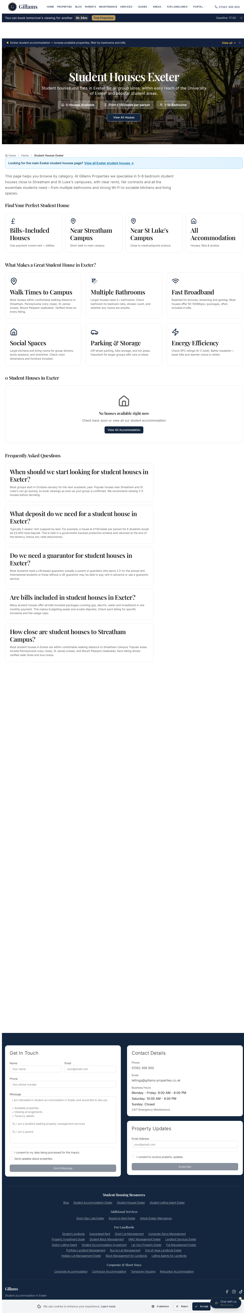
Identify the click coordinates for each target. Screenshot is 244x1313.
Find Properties (103, 17)
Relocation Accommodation (177, 1271)
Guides (142, 6)
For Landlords (177, 6)
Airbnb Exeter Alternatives (156, 1218)
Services (126, 6)
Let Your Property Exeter (146, 1244)
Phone (14, 1078)
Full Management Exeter (181, 1244)
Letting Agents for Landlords (169, 1255)
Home (50, 6)
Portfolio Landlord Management (85, 1250)
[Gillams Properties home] (23, 7)
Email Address (140, 1138)
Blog (78, 6)
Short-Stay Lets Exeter (90, 1218)
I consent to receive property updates (159, 1157)
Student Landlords (73, 1233)
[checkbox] (11, 1152)
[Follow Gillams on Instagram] (234, 1292)
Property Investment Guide (68, 1239)
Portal (198, 6)
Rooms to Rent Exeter (122, 1218)
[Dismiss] (239, 42)
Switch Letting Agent (64, 1244)
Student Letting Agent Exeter (167, 1202)
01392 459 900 (143, 1068)
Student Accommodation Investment (104, 1244)
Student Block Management (106, 1239)
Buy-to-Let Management (125, 1250)
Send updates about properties (33, 1158)
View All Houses (124, 117)
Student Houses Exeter (131, 1202)
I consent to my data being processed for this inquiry (46, 1152)
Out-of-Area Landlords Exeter (163, 1250)
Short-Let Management (129, 1233)
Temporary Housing (143, 1271)
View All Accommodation (124, 429)
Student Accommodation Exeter (92, 1202)
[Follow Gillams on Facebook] (227, 1292)
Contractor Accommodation (109, 1271)
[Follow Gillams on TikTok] (241, 1292)
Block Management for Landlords (126, 1255)
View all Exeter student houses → (109, 163)
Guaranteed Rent (99, 1233)
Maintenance (108, 6)
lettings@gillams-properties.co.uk (156, 1080)
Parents (90, 6)
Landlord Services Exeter (180, 1239)
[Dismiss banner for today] (241, 18)
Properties (64, 6)
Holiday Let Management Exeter (81, 1255)
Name (13, 1063)
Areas (157, 6)
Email (67, 1063)
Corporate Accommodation (71, 1271)
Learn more (108, 1306)
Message (15, 1094)
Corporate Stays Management (167, 1233)
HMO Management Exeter (144, 1239)
